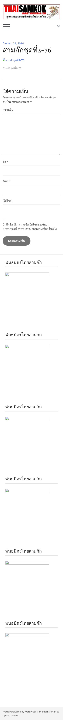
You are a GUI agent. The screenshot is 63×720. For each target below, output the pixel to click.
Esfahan (51, 711)
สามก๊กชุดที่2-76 (12, 68)
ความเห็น (8, 110)
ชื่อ (5, 161)
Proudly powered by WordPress (20, 711)
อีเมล (6, 181)
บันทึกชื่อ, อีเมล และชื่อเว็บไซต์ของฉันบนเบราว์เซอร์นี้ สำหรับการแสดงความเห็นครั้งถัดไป (30, 227)
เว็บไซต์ (7, 200)
